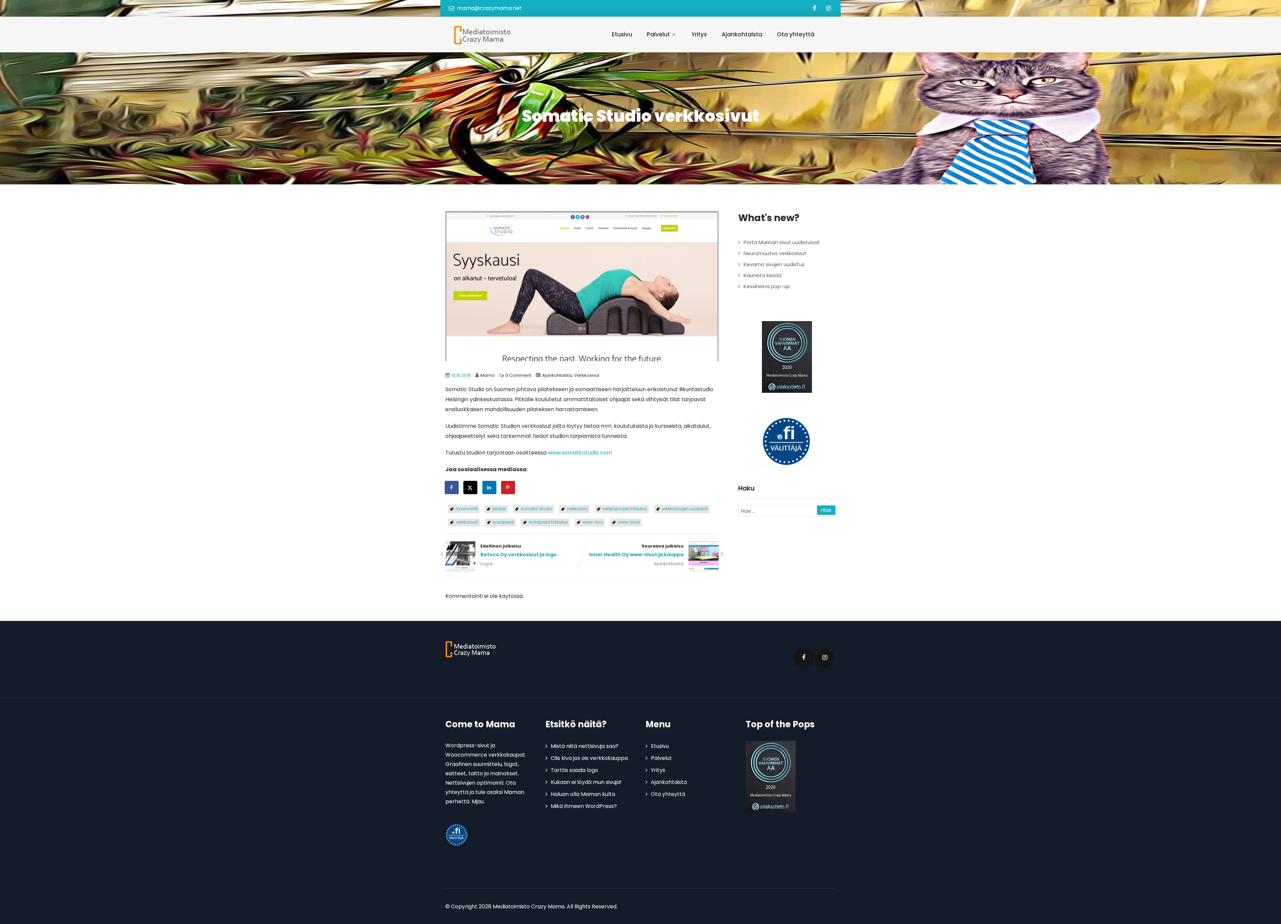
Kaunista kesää (763, 275)
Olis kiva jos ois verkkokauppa (589, 758)
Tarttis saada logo (574, 770)
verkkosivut (467, 522)
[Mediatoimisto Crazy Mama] (480, 35)
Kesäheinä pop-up (767, 286)
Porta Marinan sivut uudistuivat (782, 242)
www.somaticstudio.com (580, 452)
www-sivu (592, 522)
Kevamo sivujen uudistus (774, 264)
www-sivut (629, 522)
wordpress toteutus (548, 522)
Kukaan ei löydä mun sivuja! (586, 782)
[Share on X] (470, 487)
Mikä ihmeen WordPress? (584, 806)
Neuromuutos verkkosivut (775, 253)
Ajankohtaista (742, 34)
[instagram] (828, 8)
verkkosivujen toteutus (624, 509)
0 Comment (518, 375)
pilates (499, 509)
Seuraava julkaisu (636, 550)
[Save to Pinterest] (508, 487)
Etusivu (622, 34)
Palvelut (658, 34)
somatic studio (536, 509)
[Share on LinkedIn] (489, 487)
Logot (486, 564)
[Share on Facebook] (452, 487)
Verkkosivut (586, 375)
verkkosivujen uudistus (685, 509)
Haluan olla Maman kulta (583, 794)
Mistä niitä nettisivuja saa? (584, 746)
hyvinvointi (467, 509)
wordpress (503, 522)
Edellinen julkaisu (518, 550)
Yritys (699, 34)
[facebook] (814, 8)
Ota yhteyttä (795, 34)
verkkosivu (577, 509)
